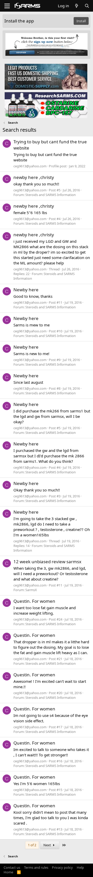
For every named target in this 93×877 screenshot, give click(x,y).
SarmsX (31, 590)
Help (80, 867)
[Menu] (7, 6)
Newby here (25, 290)
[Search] (87, 5)
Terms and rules (36, 867)
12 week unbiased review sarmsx (47, 562)
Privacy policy (62, 867)
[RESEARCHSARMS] (46, 104)
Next (47, 845)
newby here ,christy (33, 177)
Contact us (12, 867)
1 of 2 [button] (32, 845)
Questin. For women (34, 601)
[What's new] (77, 5)
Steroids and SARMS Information (50, 194)
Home (8, 872)
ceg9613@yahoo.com (30, 166)
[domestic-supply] (46, 76)
